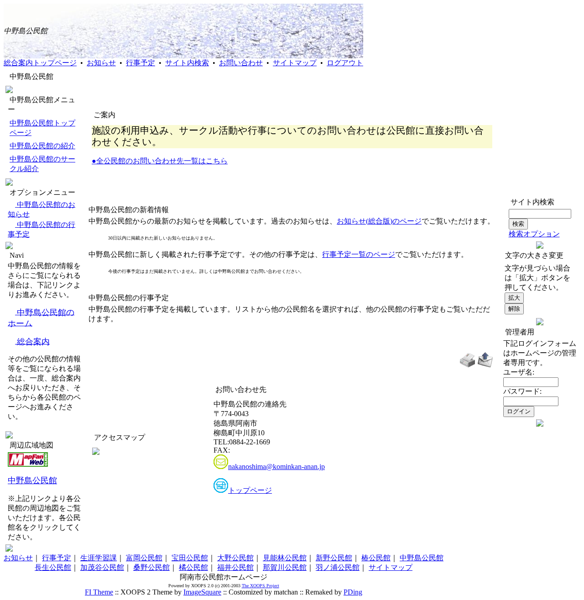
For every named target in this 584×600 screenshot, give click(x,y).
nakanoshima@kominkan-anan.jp (276, 466)
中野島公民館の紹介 (42, 146)
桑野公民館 (151, 567)
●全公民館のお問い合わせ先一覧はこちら (160, 161)
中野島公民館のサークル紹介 (42, 163)
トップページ (250, 490)
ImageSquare (202, 592)
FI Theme (99, 592)
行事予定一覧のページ (358, 254)
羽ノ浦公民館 (338, 567)
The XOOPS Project (260, 585)
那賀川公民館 (285, 567)
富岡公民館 (144, 558)
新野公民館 (334, 558)
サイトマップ (295, 63)
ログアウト (345, 63)
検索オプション (534, 234)
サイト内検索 (187, 63)
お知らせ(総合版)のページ (379, 221)
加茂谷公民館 (102, 567)
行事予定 (140, 63)
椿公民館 (376, 558)
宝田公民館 (190, 558)
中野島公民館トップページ (42, 127)
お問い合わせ (241, 63)
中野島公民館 (32, 480)
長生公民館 (53, 567)
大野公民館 (235, 558)
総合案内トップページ (40, 63)
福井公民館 (235, 567)
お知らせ (101, 63)
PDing (353, 592)
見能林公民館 (285, 558)
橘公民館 (193, 567)
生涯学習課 (98, 558)
